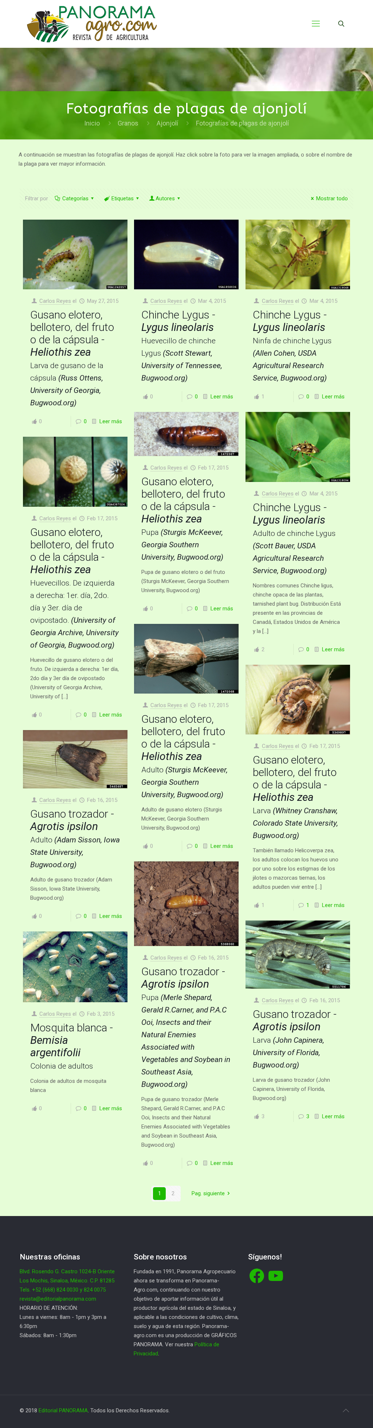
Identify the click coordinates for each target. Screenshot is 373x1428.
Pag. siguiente (208, 1193)
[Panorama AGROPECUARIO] (92, 23)
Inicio (92, 123)
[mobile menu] (316, 24)
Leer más (110, 421)
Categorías (75, 198)
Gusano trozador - (75, 838)
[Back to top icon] (345, 1410)
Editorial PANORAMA (63, 1410)
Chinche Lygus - (181, 345)
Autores (165, 198)
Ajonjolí (167, 123)
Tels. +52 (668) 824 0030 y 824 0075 (63, 1289)
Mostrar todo (332, 198)
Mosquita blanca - (71, 1045)
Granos (128, 123)
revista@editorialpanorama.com (58, 1299)
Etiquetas (122, 198)
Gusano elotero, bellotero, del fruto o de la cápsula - (72, 357)
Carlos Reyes (55, 301)
